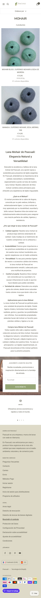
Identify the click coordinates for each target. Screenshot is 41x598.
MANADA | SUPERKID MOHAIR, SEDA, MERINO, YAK (20, 128)
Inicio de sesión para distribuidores (16, 492)
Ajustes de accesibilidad (12, 537)
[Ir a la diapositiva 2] (19, 420)
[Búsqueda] (8, 4)
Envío (5, 475)
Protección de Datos (10, 524)
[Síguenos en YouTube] (19, 553)
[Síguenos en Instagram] (10, 553)
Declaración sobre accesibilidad (15, 532)
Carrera (5, 470)
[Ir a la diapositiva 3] (21, 420)
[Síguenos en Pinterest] (14, 553)
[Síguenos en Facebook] (5, 553)
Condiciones (7, 541)
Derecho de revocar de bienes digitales (17, 515)
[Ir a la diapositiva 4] (23, 420)
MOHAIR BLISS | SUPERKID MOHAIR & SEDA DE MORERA (20, 70)
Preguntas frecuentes (11, 462)
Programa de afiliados (11, 496)
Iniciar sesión (8, 483)
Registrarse (7, 487)
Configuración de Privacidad (13, 528)
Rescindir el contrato (11, 519)
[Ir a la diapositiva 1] (17, 420)
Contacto (6, 466)
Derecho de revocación (11, 511)
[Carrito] (37, 4)
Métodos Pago (8, 479)
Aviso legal (7, 506)
